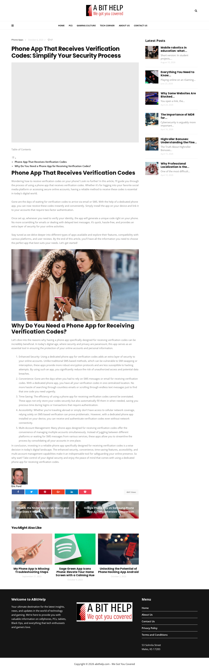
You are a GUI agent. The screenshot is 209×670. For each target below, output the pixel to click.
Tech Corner (107, 25)
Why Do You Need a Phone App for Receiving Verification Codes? (53, 166)
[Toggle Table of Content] (13, 158)
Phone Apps (17, 39)
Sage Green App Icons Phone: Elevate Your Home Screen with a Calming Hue (75, 572)
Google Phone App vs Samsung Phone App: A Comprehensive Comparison (109, 509)
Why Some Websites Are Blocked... (178, 95)
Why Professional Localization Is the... (175, 165)
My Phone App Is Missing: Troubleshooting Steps (32, 570)
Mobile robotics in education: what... (174, 49)
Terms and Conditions (155, 634)
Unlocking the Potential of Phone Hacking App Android (118, 570)
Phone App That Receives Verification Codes (41, 161)
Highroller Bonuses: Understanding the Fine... (179, 140)
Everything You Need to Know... (177, 73)
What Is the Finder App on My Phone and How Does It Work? (42, 509)
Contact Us (140, 25)
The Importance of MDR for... (177, 116)
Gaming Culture (86, 25)
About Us (124, 25)
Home (61, 25)
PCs (70, 25)
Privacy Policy (149, 628)
